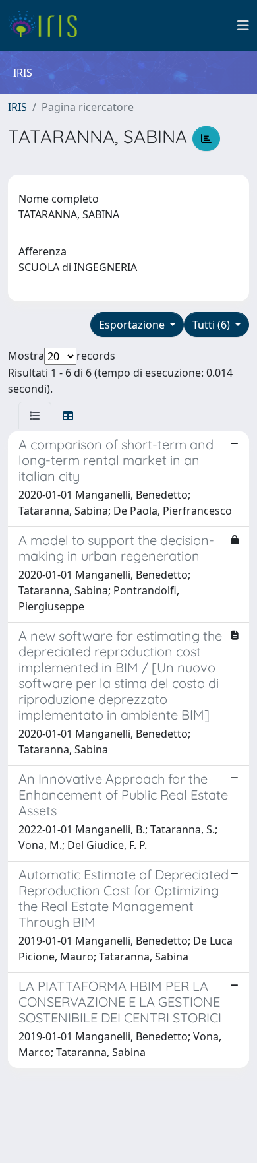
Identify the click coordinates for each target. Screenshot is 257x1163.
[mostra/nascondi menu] (243, 25)
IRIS (17, 107)
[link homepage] (48, 26)
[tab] (34, 415)
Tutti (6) (212, 324)
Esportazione (133, 324)
